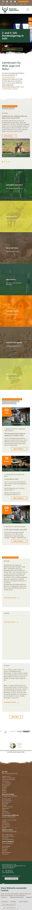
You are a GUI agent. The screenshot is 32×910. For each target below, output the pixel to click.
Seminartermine (5, 854)
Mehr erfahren (18, 449)
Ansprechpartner (5, 781)
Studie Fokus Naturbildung (7, 839)
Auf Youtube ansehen (10, 622)
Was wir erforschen (6, 826)
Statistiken (13, 902)
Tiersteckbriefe (5, 837)
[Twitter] (15, 1)
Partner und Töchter (6, 784)
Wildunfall (4, 827)
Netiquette (4, 792)
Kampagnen (4, 821)
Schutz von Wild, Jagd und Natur (13, 88)
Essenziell (5, 902)
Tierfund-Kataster (5, 823)
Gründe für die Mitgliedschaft (8, 778)
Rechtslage (4, 805)
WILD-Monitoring (6, 824)
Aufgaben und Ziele (6, 776)
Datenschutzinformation (17, 897)
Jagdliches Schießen (6, 813)
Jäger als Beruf (5, 803)
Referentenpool (5, 847)
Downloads (12, 4)
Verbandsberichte (5, 785)
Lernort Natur (5, 849)
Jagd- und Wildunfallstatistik (8, 836)
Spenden (4, 789)
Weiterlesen (11, 49)
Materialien (4, 851)
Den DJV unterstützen (23, 1)
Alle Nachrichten (8, 108)
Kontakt (21, 4)
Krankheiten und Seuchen (7, 806)
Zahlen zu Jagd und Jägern (7, 834)
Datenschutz (4, 876)
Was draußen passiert (6, 799)
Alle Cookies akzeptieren (9, 908)
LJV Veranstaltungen (9, 403)
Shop (25, 4)
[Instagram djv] (3, 1)
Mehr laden (15, 717)
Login (19, 876)
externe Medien (23, 902)
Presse (2, 4)
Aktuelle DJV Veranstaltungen (12, 399)
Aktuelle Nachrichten (9, 106)
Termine (6, 4)
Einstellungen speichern (8, 904)
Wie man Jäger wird (6, 802)
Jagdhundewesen (5, 808)
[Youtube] (11, 1)
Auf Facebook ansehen (10, 598)
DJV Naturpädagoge (6, 846)
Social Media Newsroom (10, 557)
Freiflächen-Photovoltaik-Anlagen (9, 820)
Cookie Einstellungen (11, 879)
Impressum (14, 876)
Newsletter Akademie (6, 852)
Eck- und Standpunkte (6, 782)
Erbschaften (4, 787)
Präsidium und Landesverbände (8, 779)
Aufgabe (8, 83)
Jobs (17, 4)
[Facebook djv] (7, 1)
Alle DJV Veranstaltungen (11, 401)
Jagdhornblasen (5, 811)
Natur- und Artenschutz (7, 800)
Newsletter (4, 790)
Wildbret (4, 810)
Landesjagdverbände (8, 77)
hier (19, 495)
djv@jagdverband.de (9, 872)
